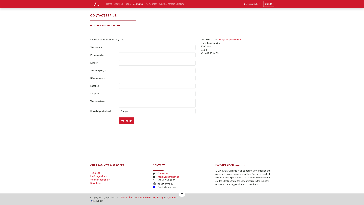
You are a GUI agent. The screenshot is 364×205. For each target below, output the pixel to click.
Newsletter (95, 183)
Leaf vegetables (98, 176)
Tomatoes (95, 173)
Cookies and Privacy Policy (149, 197)
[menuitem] (109, 4)
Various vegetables (100, 179)
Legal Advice (171, 197)
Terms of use (127, 197)
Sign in (268, 4)
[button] (182, 193)
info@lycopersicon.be (230, 39)
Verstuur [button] (126, 121)
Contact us (163, 173)
